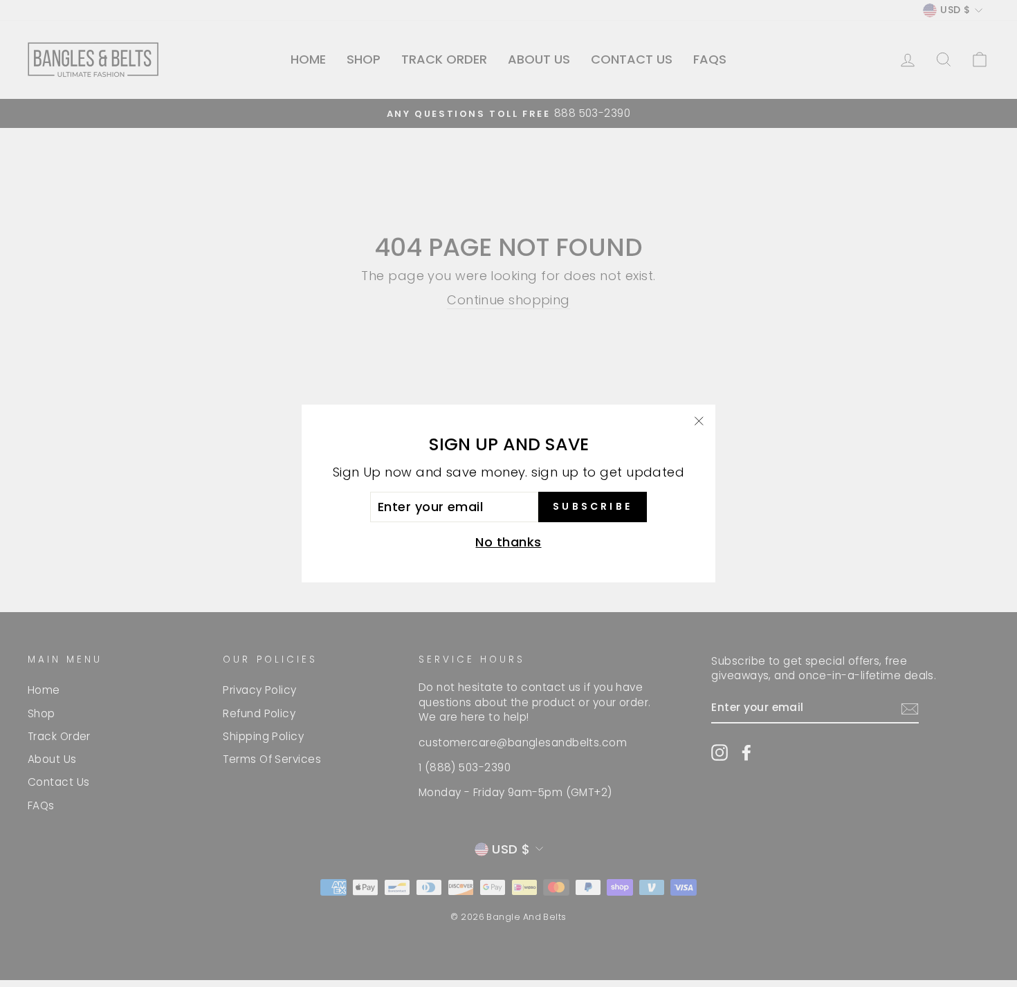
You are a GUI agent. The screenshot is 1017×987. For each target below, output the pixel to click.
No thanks (508, 542)
